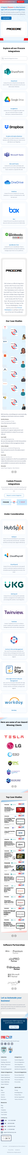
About (2, 1087)
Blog (2, 1090)
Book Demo (3, 1099)
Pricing (16, 1090)
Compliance (17, 1150)
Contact (3, 1092)
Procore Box (17, 1082)
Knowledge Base (18, 1092)
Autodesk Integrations (20, 1067)
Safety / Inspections (5, 1064)
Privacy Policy (18, 1095)
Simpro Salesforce (5, 1075)
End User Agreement (19, 1097)
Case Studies (4, 1112)
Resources (4, 1102)
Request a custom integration (14, 495)
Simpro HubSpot (5, 1084)
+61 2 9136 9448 (11, 1120)
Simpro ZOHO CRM (5, 1080)
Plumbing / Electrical (5, 1062)
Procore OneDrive (19, 1080)
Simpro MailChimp (5, 1082)
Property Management (6, 1069)
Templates (3, 1110)
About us (3, 1097)
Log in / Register (14, 1027)
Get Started (6, 18)
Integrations (18, 1057)
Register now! (20, 1)
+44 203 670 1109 (11, 1126)
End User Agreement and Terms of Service (17, 1146)
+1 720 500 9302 (11, 1129)
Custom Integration (19, 1060)
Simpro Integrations (6, 1072)
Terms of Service (19, 1099)
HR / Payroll (3, 1067)
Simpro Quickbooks (5, 1077)
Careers (3, 1095)
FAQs (2, 1108)
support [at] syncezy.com (10, 1132)
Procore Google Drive (20, 1077)
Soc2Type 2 (5, 1146)
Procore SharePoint (19, 1075)
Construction (4, 1060)
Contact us (4, 1118)
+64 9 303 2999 (10, 1123)
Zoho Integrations (19, 1064)
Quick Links (18, 1087)
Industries (3, 1057)
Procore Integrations (19, 1062)
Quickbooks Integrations (20, 1069)
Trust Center (4, 1114)
